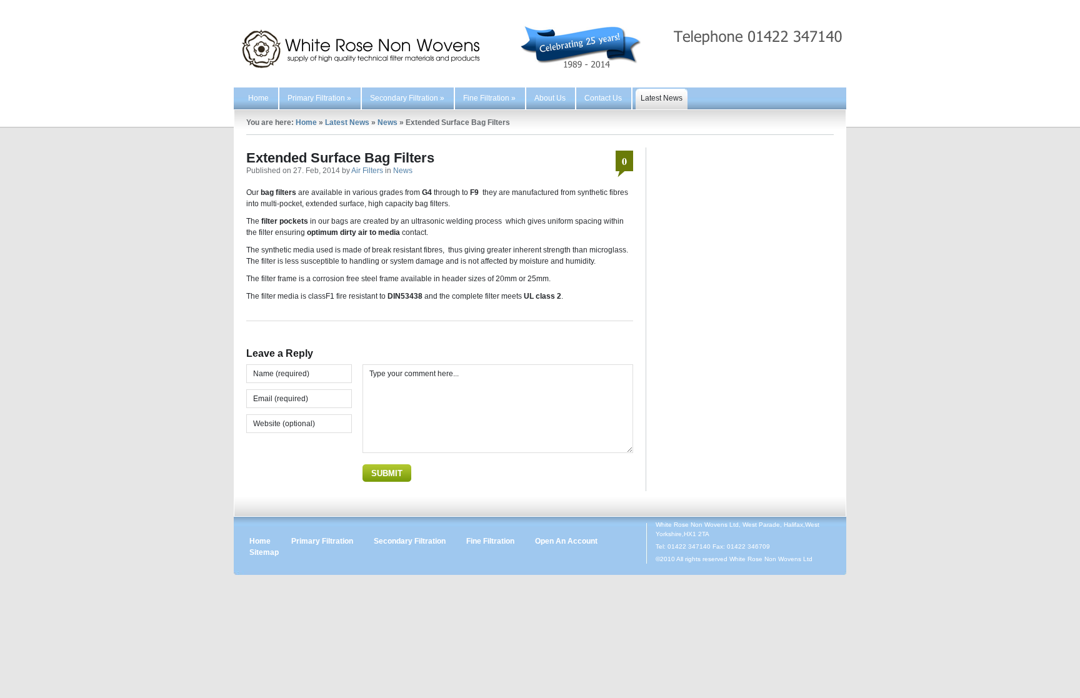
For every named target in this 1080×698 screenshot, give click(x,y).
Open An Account (566, 541)
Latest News (661, 98)
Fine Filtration (489, 98)
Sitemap (264, 552)
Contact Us (603, 98)
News (388, 122)
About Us (550, 98)
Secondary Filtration (407, 98)
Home (258, 98)
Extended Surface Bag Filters (340, 158)
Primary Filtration (319, 98)
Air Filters (367, 170)
